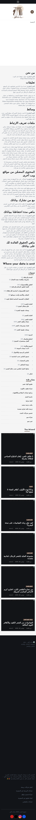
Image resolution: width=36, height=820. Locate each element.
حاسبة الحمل (28, 397)
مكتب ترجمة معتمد (27, 405)
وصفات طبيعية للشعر (23, 330)
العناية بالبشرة (28, 304)
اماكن (30, 374)
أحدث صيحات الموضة (23, 348)
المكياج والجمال (28, 339)
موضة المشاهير (24, 364)
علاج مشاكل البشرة (23, 306)
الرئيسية (32, 22)
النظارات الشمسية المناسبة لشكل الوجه (17, 299)
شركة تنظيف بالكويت (26, 388)
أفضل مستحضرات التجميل (21, 341)
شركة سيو (29, 417)
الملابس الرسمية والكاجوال (21, 352)
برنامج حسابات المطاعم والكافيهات (22, 393)
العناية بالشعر (28, 319)
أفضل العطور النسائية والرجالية (20, 287)
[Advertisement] (18, 46)
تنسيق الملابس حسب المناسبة (20, 356)
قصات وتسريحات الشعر (22, 326)
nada (28, 462)
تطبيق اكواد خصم (27, 384)
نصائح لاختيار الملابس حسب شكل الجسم (17, 369)
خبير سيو (29, 421)
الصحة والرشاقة (28, 277)
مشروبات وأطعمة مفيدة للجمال (20, 279)
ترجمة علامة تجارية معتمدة (24, 409)
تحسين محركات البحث (26, 413)
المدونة (30, 335)
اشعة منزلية (29, 401)
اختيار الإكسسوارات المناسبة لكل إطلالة (18, 291)
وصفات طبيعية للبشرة (22, 310)
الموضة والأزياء (28, 346)
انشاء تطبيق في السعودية (25, 798)
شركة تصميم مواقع (27, 794)
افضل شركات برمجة (26, 787)
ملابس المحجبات (24, 360)
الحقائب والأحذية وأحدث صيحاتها (20, 295)
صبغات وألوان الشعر (23, 322)
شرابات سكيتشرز (27, 802)
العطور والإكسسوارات (26, 284)
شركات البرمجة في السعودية (24, 791)
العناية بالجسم (28, 315)
